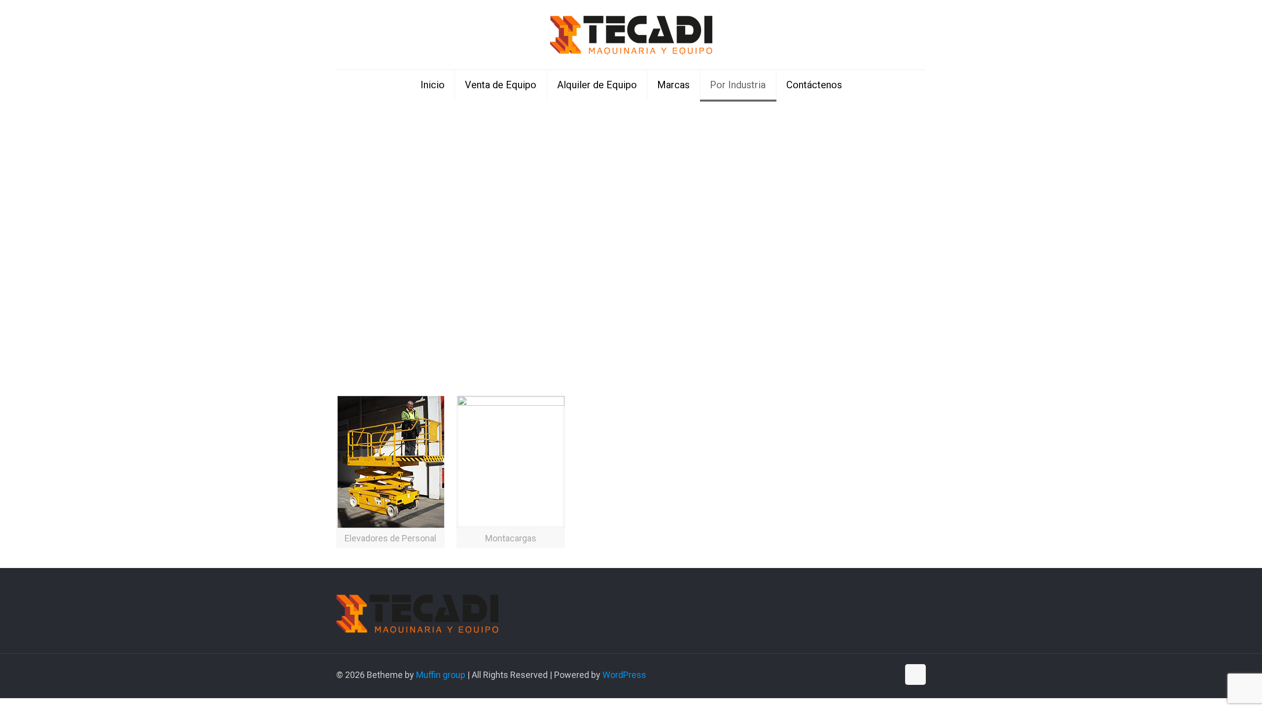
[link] (390, 472)
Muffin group (440, 675)
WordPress (624, 675)
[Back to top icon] (915, 674)
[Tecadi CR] (631, 35)
